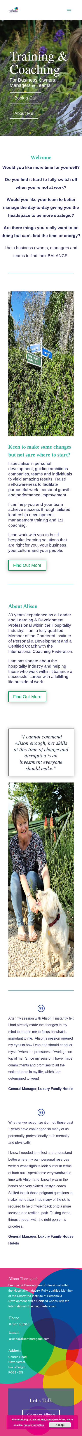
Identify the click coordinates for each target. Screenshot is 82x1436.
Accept (60, 1425)
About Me (23, 113)
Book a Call (25, 98)
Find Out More (27, 565)
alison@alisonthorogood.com (29, 1338)
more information (34, 1425)
